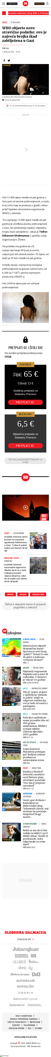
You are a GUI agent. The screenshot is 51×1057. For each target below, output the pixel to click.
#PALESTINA (38, 594)
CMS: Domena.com (34, 1046)
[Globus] (19, 961)
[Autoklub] (25, 980)
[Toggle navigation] (3, 3)
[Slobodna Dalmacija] (25, 3)
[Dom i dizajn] (36, 974)
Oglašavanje (29, 1025)
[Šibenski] (34, 1005)
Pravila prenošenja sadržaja (24, 1018)
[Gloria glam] (30, 968)
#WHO (10, 594)
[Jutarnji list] (25, 949)
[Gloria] (22, 968)
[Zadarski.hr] (17, 1005)
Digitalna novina (16, 1028)
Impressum (35, 1021)
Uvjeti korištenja (24, 1015)
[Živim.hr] (33, 961)
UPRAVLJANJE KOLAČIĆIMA (25, 1037)
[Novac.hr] (25, 986)
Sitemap (38, 1028)
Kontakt (16, 1025)
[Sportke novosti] (33, 955)
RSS (29, 1028)
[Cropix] (25, 992)
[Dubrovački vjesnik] (25, 999)
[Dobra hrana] (20, 974)
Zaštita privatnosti (17, 1021)
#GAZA (23, 594)
